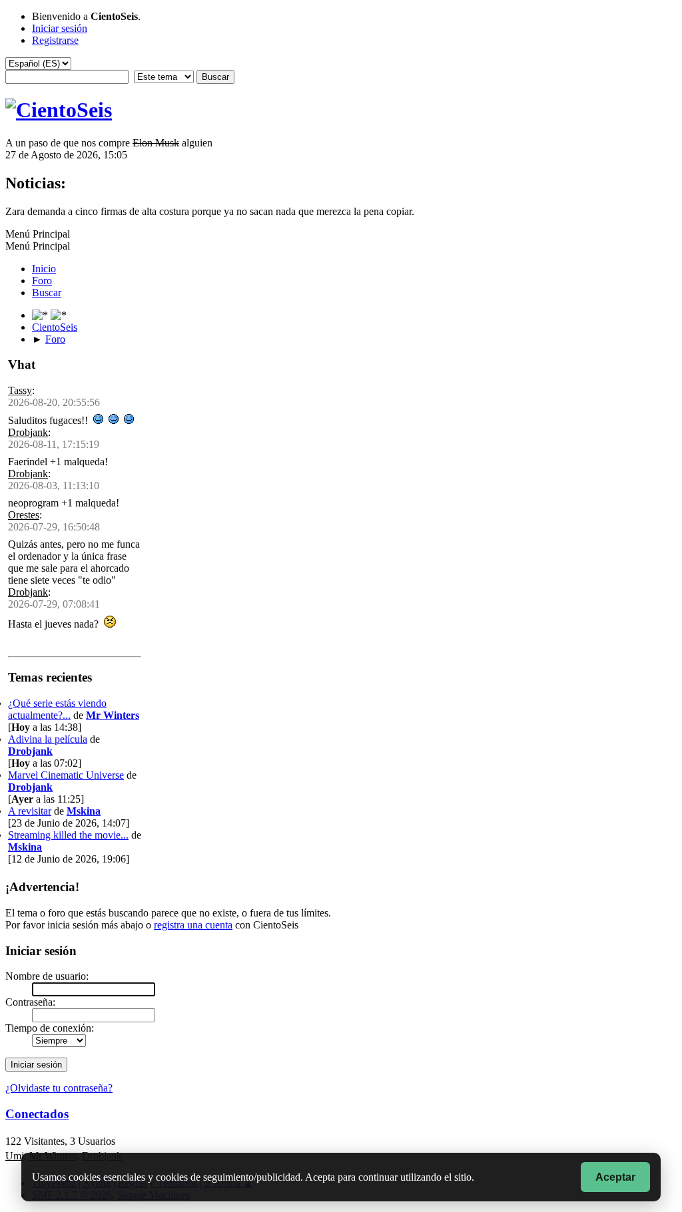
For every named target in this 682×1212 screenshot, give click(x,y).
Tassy (20, 390)
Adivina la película (47, 739)
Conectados (37, 1114)
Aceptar (615, 1177)
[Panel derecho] (41, 315)
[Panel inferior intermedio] (59, 315)
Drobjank (28, 432)
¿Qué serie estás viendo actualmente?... (57, 709)
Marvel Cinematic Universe (66, 775)
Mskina (84, 811)
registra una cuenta (193, 924)
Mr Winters (112, 715)
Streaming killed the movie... (68, 835)
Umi (14, 1155)
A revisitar (29, 811)
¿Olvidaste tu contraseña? (59, 1088)
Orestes (23, 514)
